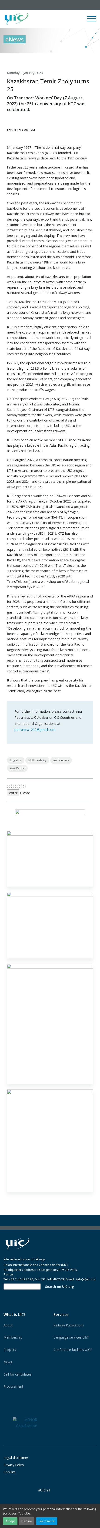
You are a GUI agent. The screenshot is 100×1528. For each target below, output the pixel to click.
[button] (57, 19)
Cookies (9, 1472)
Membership (12, 1337)
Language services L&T (71, 1337)
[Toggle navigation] (92, 21)
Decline (26, 1521)
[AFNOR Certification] (25, 1422)
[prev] (73, 58)
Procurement (13, 1386)
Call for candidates (17, 1374)
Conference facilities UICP (72, 1349)
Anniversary (61, 760)
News (7, 1362)
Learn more (47, 1521)
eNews (14, 39)
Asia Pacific (17, 768)
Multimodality (37, 760)
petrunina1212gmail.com (34, 729)
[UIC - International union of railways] (17, 1244)
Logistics (15, 760)
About (8, 1325)
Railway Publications (68, 1325)
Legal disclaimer (15, 1457)
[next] (93, 58)
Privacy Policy (13, 1465)
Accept (10, 1521)
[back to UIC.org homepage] (16, 19)
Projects (9, 1349)
